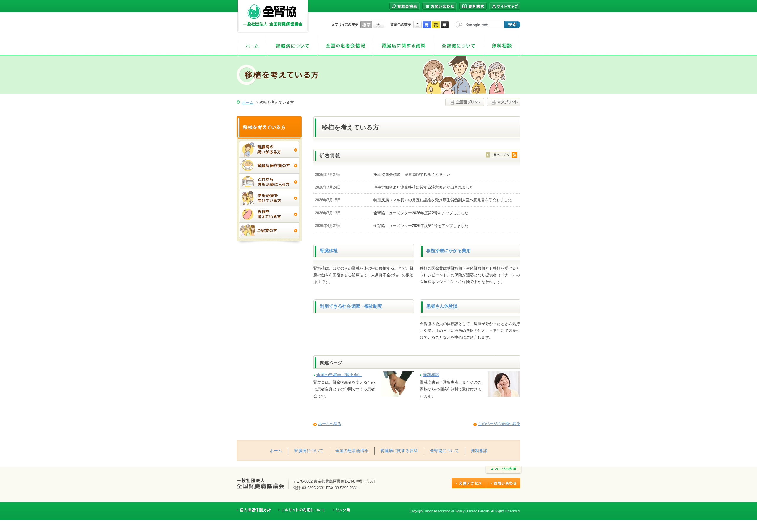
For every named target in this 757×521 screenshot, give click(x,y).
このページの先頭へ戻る (499, 423)
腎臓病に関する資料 (403, 45)
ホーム (252, 45)
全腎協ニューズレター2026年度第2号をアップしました (420, 213)
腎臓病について (292, 45)
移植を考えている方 (269, 126)
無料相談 (502, 45)
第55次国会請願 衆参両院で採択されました (412, 174)
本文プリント (503, 102)
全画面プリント (465, 102)
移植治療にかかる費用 (448, 250)
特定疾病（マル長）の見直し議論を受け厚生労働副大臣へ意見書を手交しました (442, 200)
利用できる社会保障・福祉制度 (351, 306)
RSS (514, 155)
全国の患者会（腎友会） (339, 375)
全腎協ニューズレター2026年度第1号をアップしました (420, 225)
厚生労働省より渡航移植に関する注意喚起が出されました (423, 187)
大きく (378, 24)
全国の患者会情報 (345, 45)
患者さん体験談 (441, 306)
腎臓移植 (329, 250)
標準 (366, 24)
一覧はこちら (498, 155)
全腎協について (458, 45)
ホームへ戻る (329, 423)
